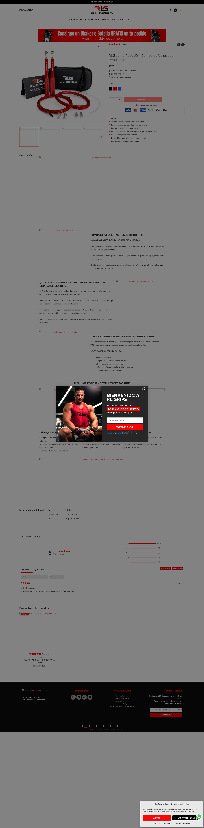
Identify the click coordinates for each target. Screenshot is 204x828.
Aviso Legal (186, 823)
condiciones (121, 433)
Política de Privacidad (174, 823)
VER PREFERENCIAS (186, 818)
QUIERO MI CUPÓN (125, 427)
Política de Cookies (159, 823)
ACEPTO (156, 818)
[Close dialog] (144, 389)
